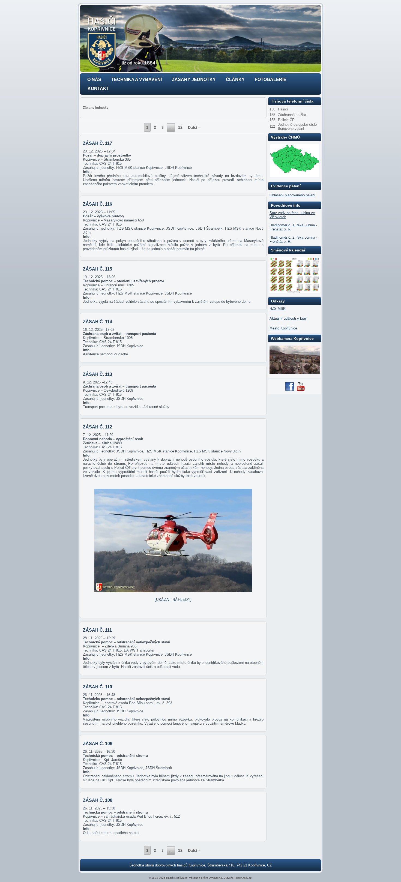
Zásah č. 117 (97, 143)
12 (180, 127)
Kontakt (98, 88)
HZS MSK (278, 309)
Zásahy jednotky (194, 79)
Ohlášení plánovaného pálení (292, 195)
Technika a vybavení (136, 79)
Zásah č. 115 (97, 269)
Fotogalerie (270, 79)
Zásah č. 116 (97, 204)
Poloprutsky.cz (243, 877)
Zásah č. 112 (97, 427)
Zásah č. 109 (97, 743)
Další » (194, 127)
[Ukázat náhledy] (173, 600)
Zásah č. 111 (97, 630)
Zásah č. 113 (97, 374)
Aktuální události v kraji (288, 318)
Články (235, 79)
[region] (200, 38)
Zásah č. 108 (97, 800)
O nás (94, 79)
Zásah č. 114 (97, 321)
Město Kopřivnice (283, 328)
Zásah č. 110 (97, 687)
